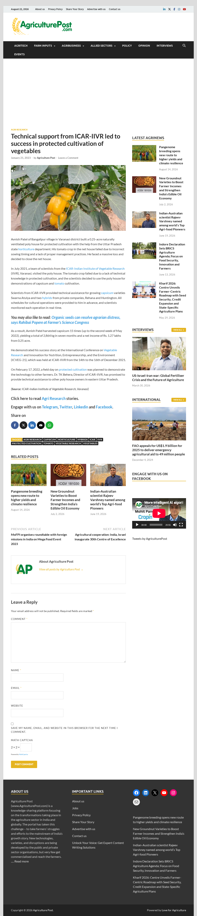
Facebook (104, 407)
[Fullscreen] (181, 525)
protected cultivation (73, 369)
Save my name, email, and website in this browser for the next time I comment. (64, 729)
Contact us (114, 9)
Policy (127, 45)
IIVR (99, 439)
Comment (19, 618)
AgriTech (21, 45)
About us (40, 9)
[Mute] (175, 525)
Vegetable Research (68, 443)
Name (16, 670)
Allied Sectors (101, 45)
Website (17, 705)
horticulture (26, 249)
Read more (21, 861)
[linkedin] (164, 9)
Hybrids (83, 439)
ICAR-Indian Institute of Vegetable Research (95, 268)
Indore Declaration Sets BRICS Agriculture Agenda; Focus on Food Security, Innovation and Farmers (172, 256)
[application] (159, 513)
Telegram (50, 407)
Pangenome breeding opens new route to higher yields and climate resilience (26, 497)
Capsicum (50, 439)
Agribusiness (71, 45)
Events (19, 54)
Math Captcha (22, 740)
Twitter (65, 407)
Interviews (165, 45)
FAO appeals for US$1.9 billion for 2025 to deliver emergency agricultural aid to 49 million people (158, 450)
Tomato (48, 443)
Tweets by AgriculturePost (149, 538)
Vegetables (90, 443)
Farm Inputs (43, 45)
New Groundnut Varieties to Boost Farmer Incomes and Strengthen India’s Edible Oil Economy (65, 499)
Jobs (75, 808)
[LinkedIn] (145, 792)
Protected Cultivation (26, 443)
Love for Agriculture (174, 910)
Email (16, 687)
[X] (154, 792)
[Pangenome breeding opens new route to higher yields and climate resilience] (29, 487)
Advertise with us (96, 9)
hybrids (47, 298)
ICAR (92, 439)
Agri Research (19, 129)
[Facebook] (136, 792)
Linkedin (81, 407)
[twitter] (169, 9)
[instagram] (179, 9)
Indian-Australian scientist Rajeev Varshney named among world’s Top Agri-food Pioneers (107, 499)
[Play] (137, 525)
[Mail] (136, 801)
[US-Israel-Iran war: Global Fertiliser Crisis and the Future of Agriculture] (159, 371)
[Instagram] (173, 792)
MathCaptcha (23, 754)
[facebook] (174, 9)
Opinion (144, 45)
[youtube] (184, 9)
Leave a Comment (68, 157)
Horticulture (66, 439)
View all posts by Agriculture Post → (61, 569)
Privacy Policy (55, 9)
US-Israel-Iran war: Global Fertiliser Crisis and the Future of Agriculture (158, 378)
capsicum (107, 293)
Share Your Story (75, 9)
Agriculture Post (46, 157)
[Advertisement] (98, 93)
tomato (59, 283)
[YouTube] (164, 792)
